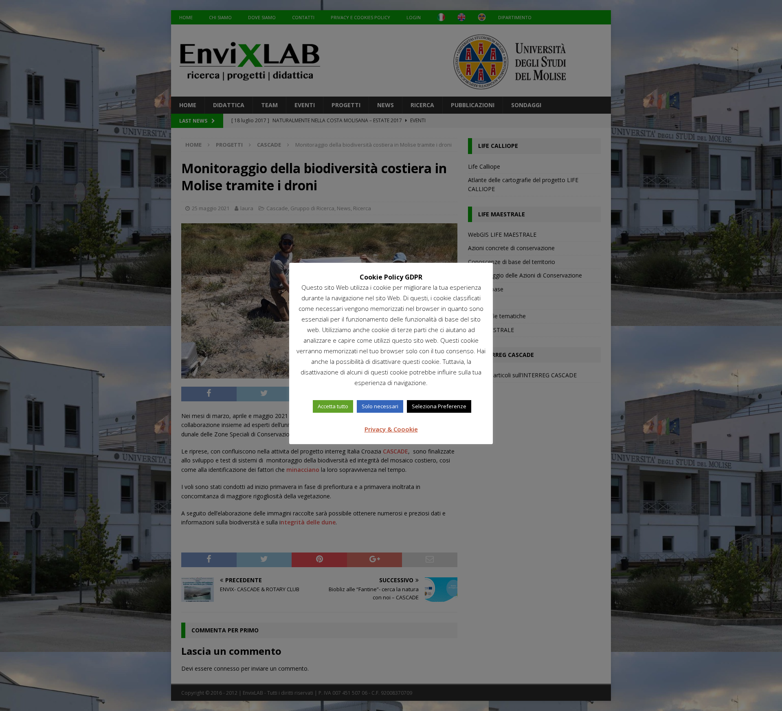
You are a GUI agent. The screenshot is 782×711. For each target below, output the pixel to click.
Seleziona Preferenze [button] (439, 406)
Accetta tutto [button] (333, 406)
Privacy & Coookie (391, 429)
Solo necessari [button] (380, 406)
